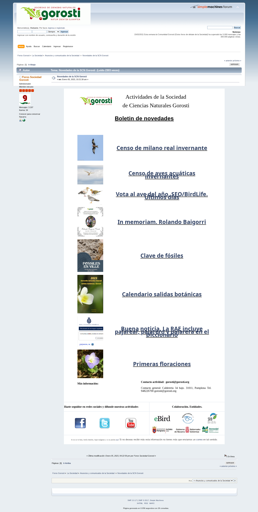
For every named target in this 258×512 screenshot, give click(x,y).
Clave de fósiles (161, 255)
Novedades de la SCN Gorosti (72, 76)
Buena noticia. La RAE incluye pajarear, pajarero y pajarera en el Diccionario (162, 331)
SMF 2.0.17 (132, 500)
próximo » (237, 61)
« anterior (228, 61)
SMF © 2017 (144, 500)
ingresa (51, 28)
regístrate (61, 28)
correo (199, 439)
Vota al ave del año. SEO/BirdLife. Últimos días (162, 195)
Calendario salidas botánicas (162, 294)
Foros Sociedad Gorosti (30, 78)
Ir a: (190, 481)
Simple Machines (157, 500)
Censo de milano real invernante (162, 148)
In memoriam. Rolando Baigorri (162, 222)
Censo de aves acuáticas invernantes (161, 174)
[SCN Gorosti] (23, 121)
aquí (117, 440)
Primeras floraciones (162, 364)
